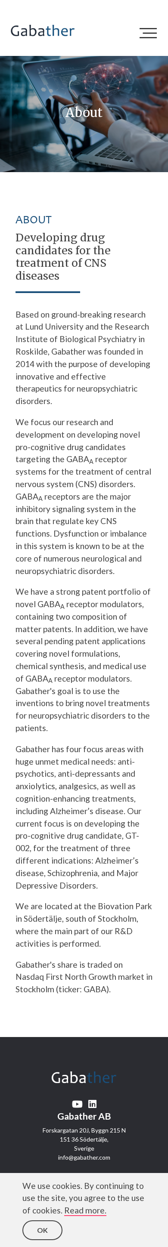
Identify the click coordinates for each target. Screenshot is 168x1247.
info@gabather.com (84, 1157)
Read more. (85, 1210)
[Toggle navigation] (150, 33)
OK (42, 1230)
